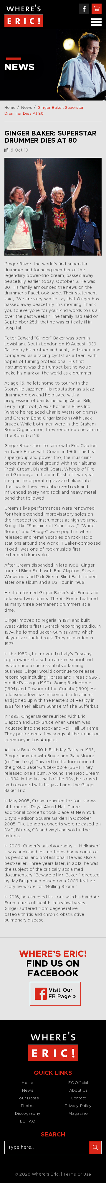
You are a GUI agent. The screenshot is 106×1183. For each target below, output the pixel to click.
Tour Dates (27, 1098)
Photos (28, 1106)
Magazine (78, 1114)
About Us (78, 1091)
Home (10, 108)
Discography (27, 1114)
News (26, 108)
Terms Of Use (77, 1174)
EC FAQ (27, 1121)
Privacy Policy (78, 1106)
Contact (78, 1098)
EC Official (78, 1083)
